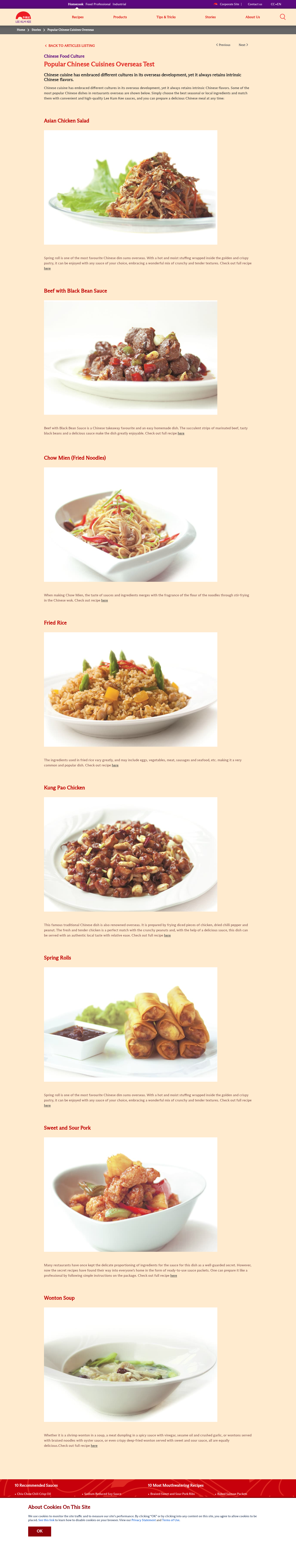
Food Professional (98, 4)
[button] (283, 17)
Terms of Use (170, 1520)
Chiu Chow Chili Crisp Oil (34, 1494)
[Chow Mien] (130, 524)
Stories (210, 17)
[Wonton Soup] (130, 1364)
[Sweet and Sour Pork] (130, 1194)
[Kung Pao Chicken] (130, 854)
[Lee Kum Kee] (23, 19)
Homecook (75, 4)
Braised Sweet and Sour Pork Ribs (172, 1494)
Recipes (78, 17)
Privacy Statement (144, 1520)
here (94, 1445)
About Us (253, 17)
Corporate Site (229, 4)
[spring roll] (130, 1024)
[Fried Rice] (130, 689)
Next (242, 45)
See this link (46, 1520)
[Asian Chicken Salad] (130, 187)
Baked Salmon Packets (232, 1494)
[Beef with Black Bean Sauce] (130, 357)
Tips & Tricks (166, 17)
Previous (224, 45)
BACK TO (56, 45)
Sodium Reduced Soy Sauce (102, 1494)
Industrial (119, 4)
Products (120, 17)
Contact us (255, 4)
